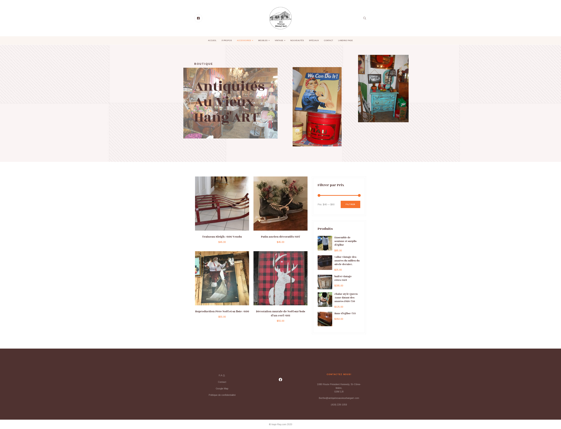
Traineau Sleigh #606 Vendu (222, 237)
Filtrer (350, 204)
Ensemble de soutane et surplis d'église (345, 241)
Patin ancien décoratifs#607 (280, 237)
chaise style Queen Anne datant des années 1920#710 (346, 297)
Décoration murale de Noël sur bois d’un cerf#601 (280, 313)
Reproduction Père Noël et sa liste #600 (222, 311)
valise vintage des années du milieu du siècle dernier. (347, 260)
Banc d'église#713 (345, 313)
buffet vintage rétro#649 (343, 278)
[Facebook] (280, 379)
